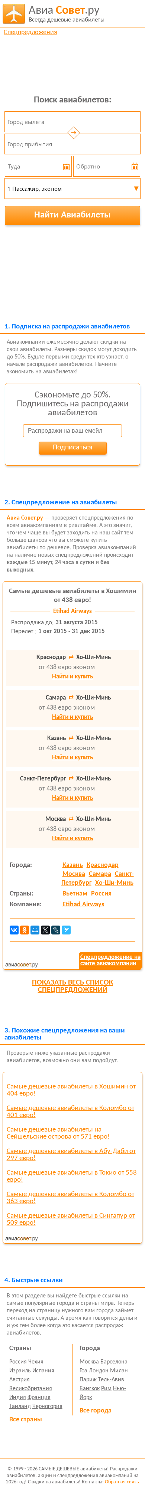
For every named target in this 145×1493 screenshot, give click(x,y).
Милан (119, 1371)
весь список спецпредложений (72, 986)
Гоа (83, 1371)
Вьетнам (74, 893)
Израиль (20, 1371)
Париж (88, 1380)
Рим (106, 1389)
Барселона (114, 1362)
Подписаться (72, 447)
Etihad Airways (83, 904)
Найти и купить (72, 677)
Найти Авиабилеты (72, 215)
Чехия (36, 1362)
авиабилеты (66, 14)
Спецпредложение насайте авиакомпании (110, 960)
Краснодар (103, 865)
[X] (45, 930)
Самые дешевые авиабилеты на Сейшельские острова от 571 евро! (58, 1133)
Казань (72, 865)
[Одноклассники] (24, 930)
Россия (101, 893)
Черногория (47, 1406)
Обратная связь (122, 1482)
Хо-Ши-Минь (114, 883)
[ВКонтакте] (14, 930)
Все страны (25, 1419)
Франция (39, 1398)
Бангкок (90, 1389)
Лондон (99, 1371)
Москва (73, 874)
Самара (100, 874)
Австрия (19, 1380)
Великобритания (30, 1389)
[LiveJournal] (55, 930)
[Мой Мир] (34, 930)
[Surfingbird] (66, 930)
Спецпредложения (30, 32)
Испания (43, 1371)
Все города (96, 1410)
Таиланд (20, 1406)
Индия (17, 1398)
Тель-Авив (111, 1380)
